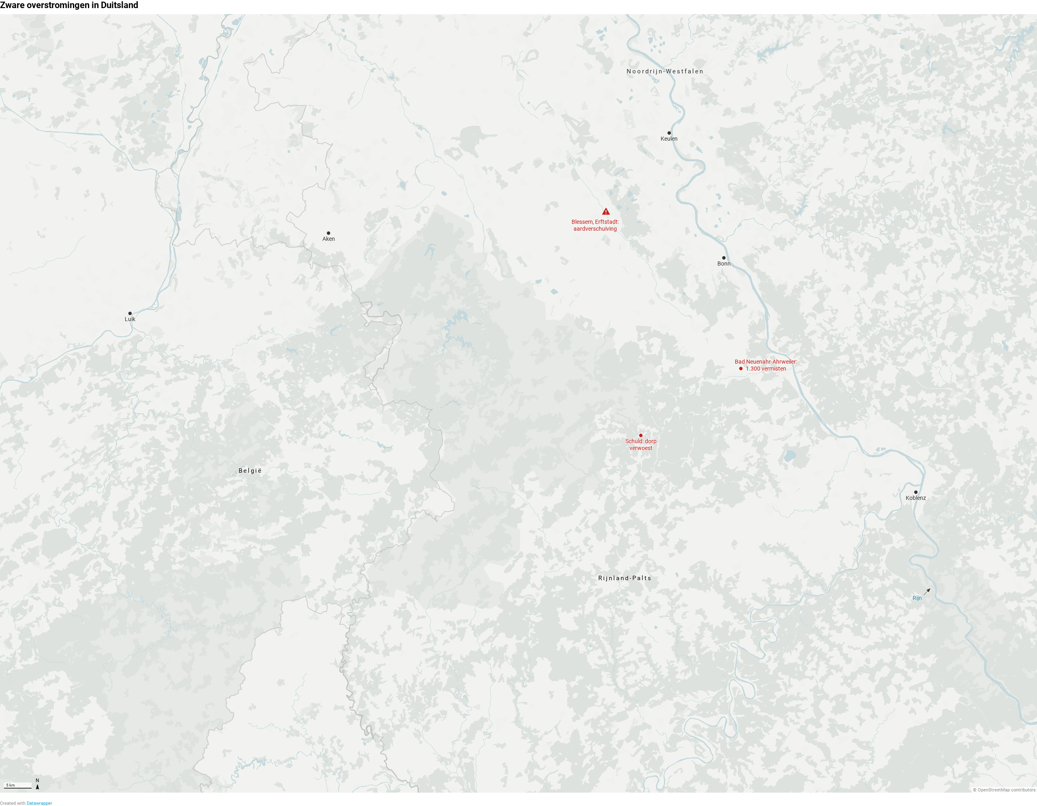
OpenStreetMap (994, 790)
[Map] (518, 403)
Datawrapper (39, 803)
